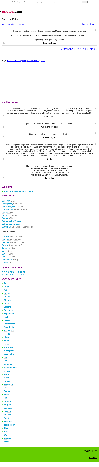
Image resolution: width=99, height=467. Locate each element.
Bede (49, 159)
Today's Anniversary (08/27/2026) (19, 191)
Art (5, 290)
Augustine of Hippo (49, 127)
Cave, (7, 251)
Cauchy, (13, 242)
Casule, (10, 215)
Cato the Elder (49, 43)
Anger (7, 287)
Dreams (7, 307)
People (7, 391)
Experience (9, 314)
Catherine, (17, 227)
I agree (85, 24)
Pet (5, 398)
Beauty (7, 293)
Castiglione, (13, 204)
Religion (7, 405)
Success (8, 422)
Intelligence (9, 351)
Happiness (9, 330)
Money (7, 371)
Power (7, 395)
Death (6, 303)
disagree (93, 24)
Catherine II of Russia (11, 221)
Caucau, (11, 239)
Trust (6, 432)
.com (11, 11)
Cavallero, (8, 248)
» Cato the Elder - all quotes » (78, 49)
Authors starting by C (36, 61)
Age (6, 283)
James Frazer (49, 116)
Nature (7, 381)
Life (5, 357)
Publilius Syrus (50, 137)
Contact (93, 458)
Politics (7, 401)
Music (6, 378)
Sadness (8, 408)
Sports (7, 418)
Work (6, 442)
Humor (7, 344)
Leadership (9, 354)
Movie (6, 374)
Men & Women (10, 368)
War (5, 435)
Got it (85, 2)
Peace (7, 388)
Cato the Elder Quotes (16, 61)
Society (7, 415)
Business (8, 297)
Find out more (76, 2)
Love (6, 361)
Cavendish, (10, 260)
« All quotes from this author (13, 24)
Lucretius (49, 178)
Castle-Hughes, (12, 207)
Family (7, 320)
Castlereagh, (15, 210)
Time (6, 428)
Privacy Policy (90, 451)
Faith (6, 317)
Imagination (9, 347)
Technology (9, 425)
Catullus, (13, 236)
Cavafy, (12, 245)
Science (7, 411)
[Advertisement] (49, 82)
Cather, (7, 218)
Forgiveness (9, 324)
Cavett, (7, 263)
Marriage (8, 364)
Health (7, 334)
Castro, (7, 212)
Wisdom (7, 438)
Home (6, 341)
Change (7, 300)
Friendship (9, 327)
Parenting (8, 384)
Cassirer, (8, 201)
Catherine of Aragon (11, 224)
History (7, 337)
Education (8, 310)
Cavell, (7, 254)
